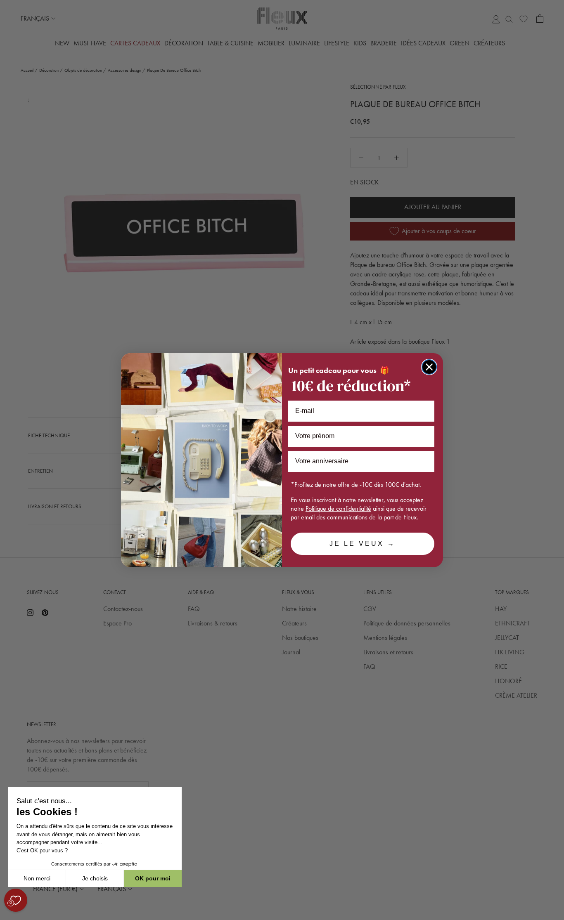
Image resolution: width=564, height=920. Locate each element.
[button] (7, 915)
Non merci (37, 878)
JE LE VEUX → (362, 543)
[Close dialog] (429, 367)
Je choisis (95, 878)
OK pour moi (153, 878)
